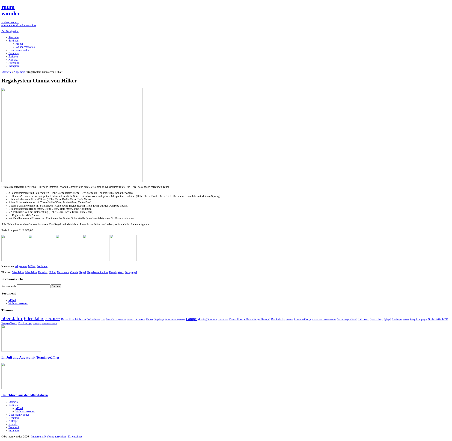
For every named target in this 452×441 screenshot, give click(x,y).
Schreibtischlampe (302, 319)
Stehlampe (397, 319)
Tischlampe (25, 323)
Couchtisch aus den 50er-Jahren (24, 395)
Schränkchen (317, 319)
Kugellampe (180, 319)
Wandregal (37, 323)
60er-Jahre (31, 272)
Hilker (52, 272)
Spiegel (387, 319)
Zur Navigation (10, 31)
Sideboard (363, 319)
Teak (444, 319)
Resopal (265, 319)
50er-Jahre (18, 272)
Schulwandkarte (329, 319)
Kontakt (12, 59)
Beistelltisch (69, 319)
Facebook (13, 62)
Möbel (19, 43)
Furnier (130, 319)
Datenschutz (75, 436)
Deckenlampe (93, 319)
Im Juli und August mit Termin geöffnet (30, 357)
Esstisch (110, 319)
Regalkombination (97, 272)
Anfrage (13, 56)
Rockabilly (278, 319)
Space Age (376, 319)
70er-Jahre (52, 319)
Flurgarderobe (120, 319)
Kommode (170, 319)
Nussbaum (63, 272)
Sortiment (13, 40)
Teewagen (5, 323)
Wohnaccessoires (25, 46)
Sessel (354, 319)
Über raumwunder (18, 50)
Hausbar (42, 272)
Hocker (149, 319)
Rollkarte (289, 319)
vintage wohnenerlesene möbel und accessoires (18, 24)
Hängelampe (159, 319)
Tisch (13, 323)
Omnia (74, 272)
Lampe (191, 319)
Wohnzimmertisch (49, 323)
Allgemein (19, 71)
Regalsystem (116, 272)
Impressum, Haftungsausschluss (48, 436)
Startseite (13, 37)
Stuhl (431, 319)
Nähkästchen (223, 319)
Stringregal (131, 272)
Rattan (249, 319)
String (412, 319)
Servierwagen (344, 319)
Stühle (438, 319)
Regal (82, 272)
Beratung (13, 53)
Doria (103, 319)
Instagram (13, 65)
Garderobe (139, 319)
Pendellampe (237, 319)
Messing (202, 319)
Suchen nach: (8, 286)
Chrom (81, 319)
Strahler (406, 319)
